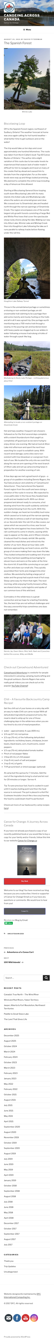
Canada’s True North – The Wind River (21, 994)
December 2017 (11, 1223)
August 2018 (10, 1196)
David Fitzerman (33, 39)
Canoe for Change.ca (27, 840)
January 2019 (10, 1180)
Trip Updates (10, 1266)
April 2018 (9, 1218)
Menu (28, 29)
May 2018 (8, 1212)
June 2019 (8, 1164)
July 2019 (8, 1159)
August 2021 (10, 1100)
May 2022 (8, 1084)
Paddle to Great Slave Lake (16, 1014)
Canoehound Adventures (15, 673)
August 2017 (10, 1239)
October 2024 (10, 1046)
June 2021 (8, 1111)
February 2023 (11, 1073)
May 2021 (8, 1116)
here (6, 808)
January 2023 (10, 1078)
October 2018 (10, 1185)
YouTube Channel (19, 686)
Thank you (9, 1261)
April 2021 (8, 1121)
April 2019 (9, 1175)
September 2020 (12, 1127)
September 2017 (12, 1234)
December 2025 (11, 1035)
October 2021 (10, 1094)
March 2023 (9, 1068)
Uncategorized (16, 934)
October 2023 (10, 1062)
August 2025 (10, 1041)
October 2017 (10, 1228)
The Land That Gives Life (15, 1019)
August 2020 (10, 1132)
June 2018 (8, 1207)
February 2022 (10, 1089)
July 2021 (8, 1105)
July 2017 (8, 1244)
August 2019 (10, 1153)
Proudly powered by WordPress (17, 1337)
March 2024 (9, 1052)
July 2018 (8, 1202)
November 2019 (11, 1137)
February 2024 (11, 1057)
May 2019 (8, 1170)
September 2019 (12, 1148)
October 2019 (10, 1143)
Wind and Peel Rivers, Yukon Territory (21, 1000)
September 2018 (12, 1191)
